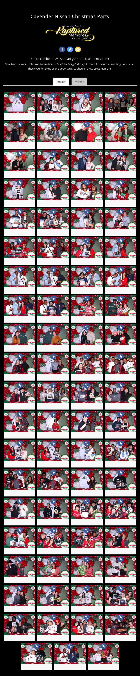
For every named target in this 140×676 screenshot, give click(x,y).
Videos (79, 81)
